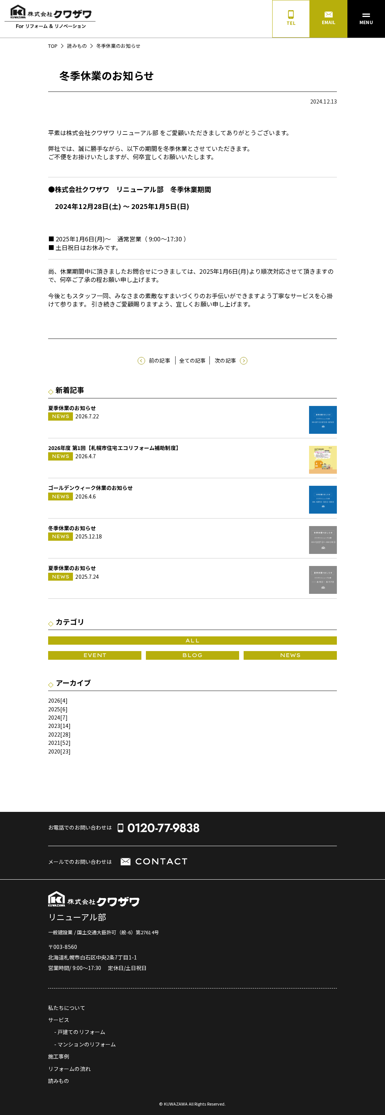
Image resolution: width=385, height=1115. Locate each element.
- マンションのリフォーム (85, 1044)
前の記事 (159, 360)
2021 (54, 742)
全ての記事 (192, 360)
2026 (54, 700)
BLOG (192, 655)
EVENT (95, 655)
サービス (58, 1019)
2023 (54, 725)
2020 (54, 751)
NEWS (290, 655)
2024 (54, 717)
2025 (54, 709)
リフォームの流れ (69, 1068)
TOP (53, 45)
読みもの (76, 45)
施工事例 (58, 1056)
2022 (54, 734)
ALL (192, 640)
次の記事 (225, 360)
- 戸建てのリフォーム (79, 1032)
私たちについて (66, 1007)
